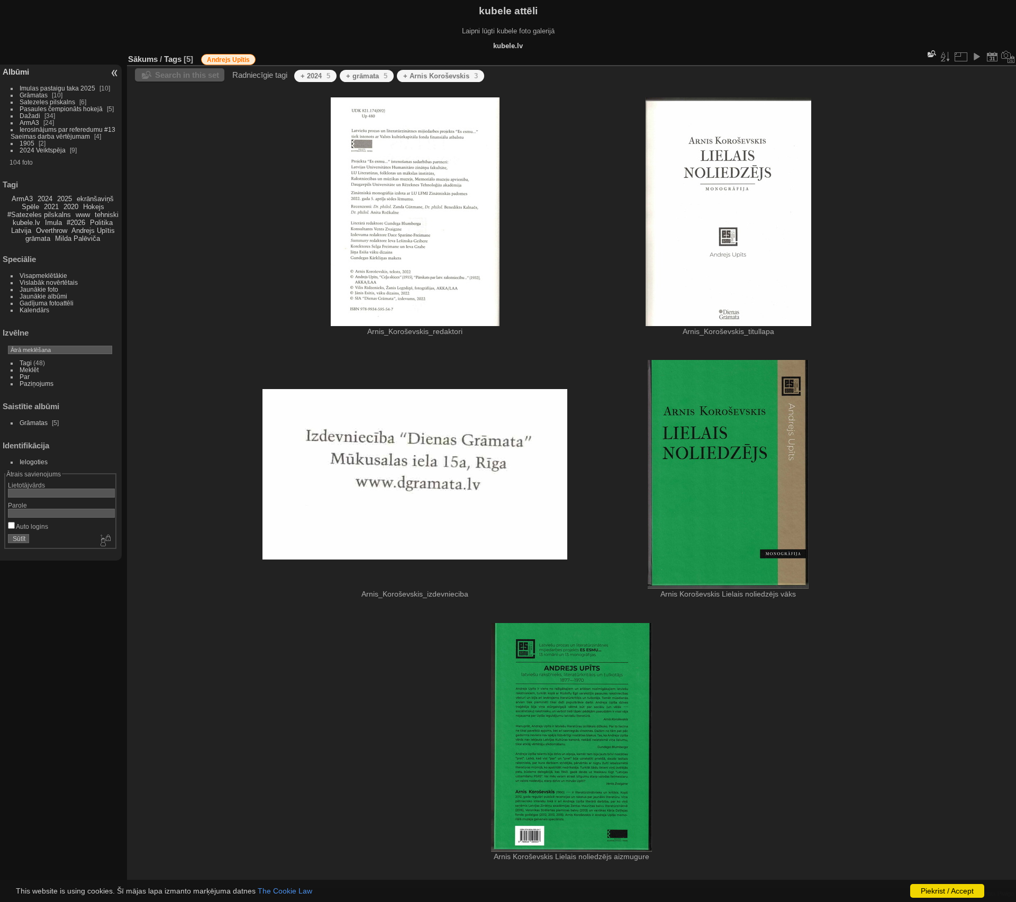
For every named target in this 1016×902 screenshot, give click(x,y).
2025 (64, 199)
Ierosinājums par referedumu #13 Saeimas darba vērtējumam (63, 133)
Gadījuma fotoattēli (47, 303)
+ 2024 (315, 76)
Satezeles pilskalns (47, 101)
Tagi (26, 362)
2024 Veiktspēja (43, 150)
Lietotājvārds (26, 485)
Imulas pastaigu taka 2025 (57, 88)
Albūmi (16, 71)
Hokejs (93, 207)
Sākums (143, 59)
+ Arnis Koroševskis (440, 76)
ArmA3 (29, 122)
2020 (71, 207)
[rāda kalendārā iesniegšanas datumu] (992, 57)
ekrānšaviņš (95, 199)
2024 (45, 199)
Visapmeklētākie (43, 275)
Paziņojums (36, 383)
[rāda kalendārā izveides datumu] (1008, 57)
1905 (27, 143)
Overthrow (51, 230)
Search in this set (187, 74)
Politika (101, 223)
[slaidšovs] (976, 57)
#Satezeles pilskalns (39, 215)
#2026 (76, 223)
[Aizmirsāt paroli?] (105, 541)
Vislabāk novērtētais (49, 282)
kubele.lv (26, 223)
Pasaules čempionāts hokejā (61, 108)
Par (25, 376)
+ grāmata (366, 76)
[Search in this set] (931, 54)
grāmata (37, 238)
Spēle (30, 207)
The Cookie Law (285, 891)
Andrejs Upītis (93, 230)
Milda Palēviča (77, 238)
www (83, 215)
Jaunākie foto (39, 289)
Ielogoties (34, 461)
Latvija (21, 230)
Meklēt (29, 369)
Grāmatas (34, 95)
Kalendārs (34, 309)
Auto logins (31, 526)
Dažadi (30, 115)
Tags (173, 59)
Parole (17, 505)
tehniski (107, 215)
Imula (53, 223)
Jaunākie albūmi (43, 296)
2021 (51, 207)
